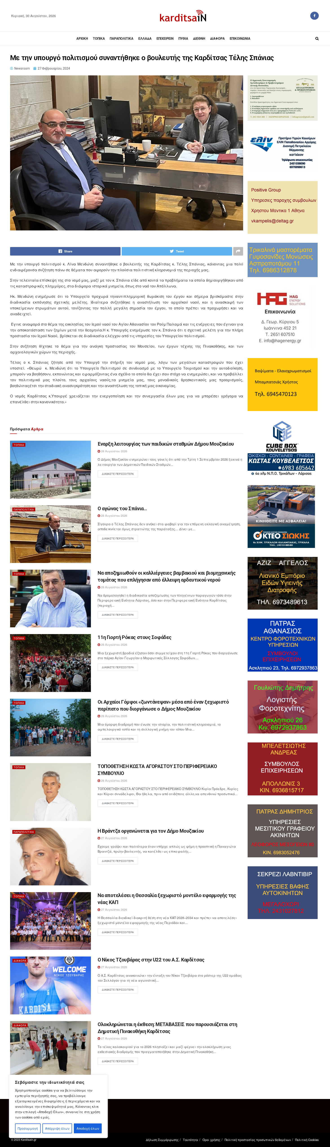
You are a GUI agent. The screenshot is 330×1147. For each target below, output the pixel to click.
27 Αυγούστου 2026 (113, 838)
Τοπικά (99, 38)
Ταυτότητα (190, 1140)
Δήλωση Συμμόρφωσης (162, 1140)
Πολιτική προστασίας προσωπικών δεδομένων (258, 1140)
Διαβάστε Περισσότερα (118, 473)
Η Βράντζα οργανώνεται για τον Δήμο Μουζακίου (151, 831)
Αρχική (82, 38)
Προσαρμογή (28, 1128)
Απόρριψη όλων (57, 1128)
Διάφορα (217, 38)
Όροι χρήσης (211, 1140)
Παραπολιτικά (121, 38)
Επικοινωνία (240, 38)
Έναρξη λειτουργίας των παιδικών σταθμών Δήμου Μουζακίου (166, 444)
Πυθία (183, 38)
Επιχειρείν (165, 38)
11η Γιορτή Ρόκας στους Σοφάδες (135, 637)
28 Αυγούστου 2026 (113, 451)
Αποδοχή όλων (88, 1128)
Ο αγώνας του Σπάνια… (122, 508)
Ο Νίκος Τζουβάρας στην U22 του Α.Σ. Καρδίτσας (151, 960)
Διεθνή (199, 38)
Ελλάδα (145, 38)
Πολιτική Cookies (307, 1140)
